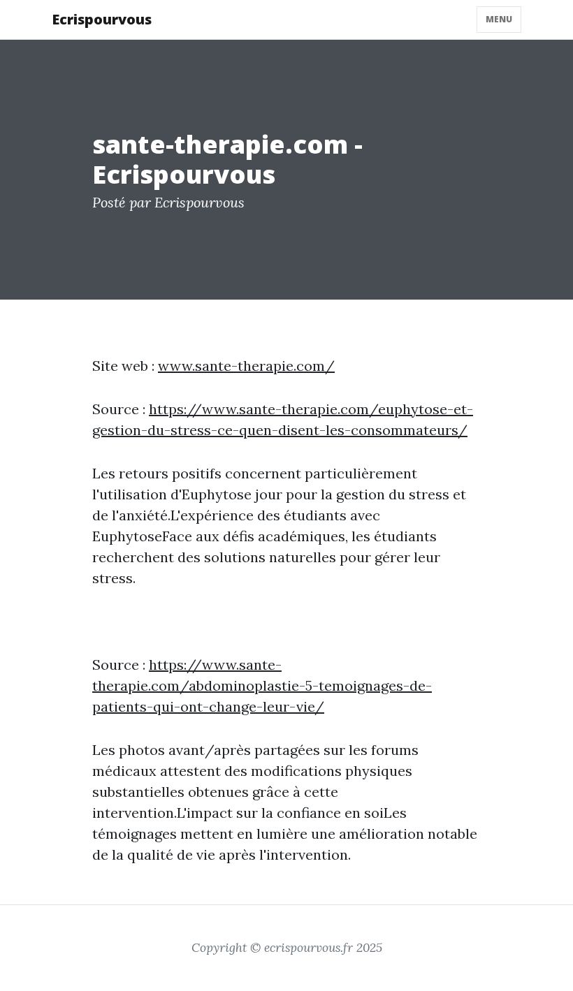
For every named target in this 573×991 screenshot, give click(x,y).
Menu (499, 19)
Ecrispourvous (102, 19)
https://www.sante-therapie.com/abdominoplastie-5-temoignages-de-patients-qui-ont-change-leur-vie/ (262, 685)
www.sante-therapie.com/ (246, 365)
